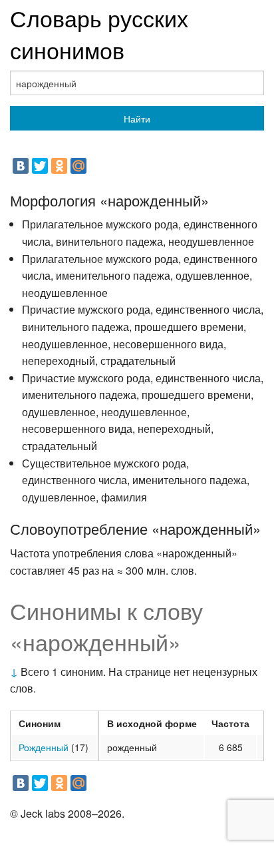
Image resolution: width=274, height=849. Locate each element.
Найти (137, 118)
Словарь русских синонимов (99, 33)
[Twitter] (40, 166)
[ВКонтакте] (21, 166)
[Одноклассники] (59, 166)
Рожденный (43, 747)
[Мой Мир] (78, 166)
